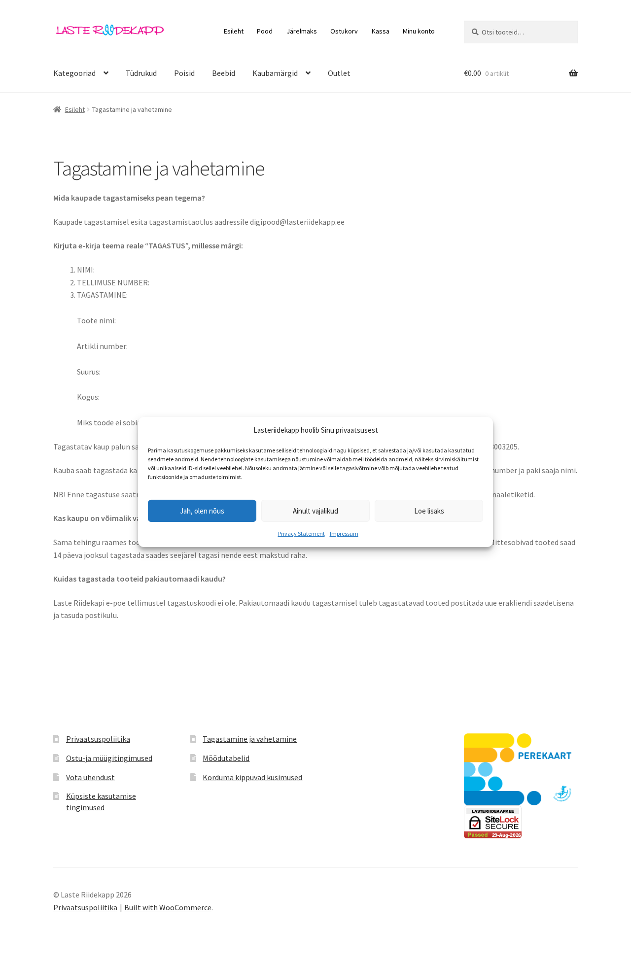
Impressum (344, 533)
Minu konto (419, 31)
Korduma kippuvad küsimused (252, 777)
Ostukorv (344, 31)
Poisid (184, 73)
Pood (265, 31)
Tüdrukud (141, 73)
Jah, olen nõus (202, 511)
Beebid (223, 73)
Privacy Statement (301, 533)
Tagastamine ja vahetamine (250, 739)
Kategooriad (74, 73)
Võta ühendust (90, 777)
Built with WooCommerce (167, 907)
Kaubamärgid (275, 73)
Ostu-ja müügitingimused (109, 758)
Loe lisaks (429, 511)
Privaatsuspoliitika (98, 739)
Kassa (380, 31)
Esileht (234, 31)
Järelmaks (301, 31)
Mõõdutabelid (226, 758)
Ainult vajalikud (315, 511)
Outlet (339, 73)
